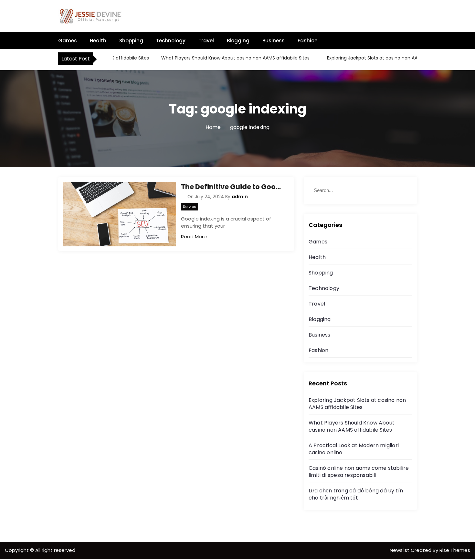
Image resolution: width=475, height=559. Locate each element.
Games (67, 40)
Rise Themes (454, 550)
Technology (170, 40)
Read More (194, 236)
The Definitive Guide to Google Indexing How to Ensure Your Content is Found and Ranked (232, 186)
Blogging (238, 40)
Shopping (131, 40)
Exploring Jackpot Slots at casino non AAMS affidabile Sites (385, 58)
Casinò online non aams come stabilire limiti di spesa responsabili (359, 471)
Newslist (400, 550)
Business (273, 40)
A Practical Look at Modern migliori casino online (354, 449)
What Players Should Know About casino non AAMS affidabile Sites (227, 58)
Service (189, 206)
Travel (206, 40)
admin (240, 196)
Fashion (308, 40)
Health (98, 40)
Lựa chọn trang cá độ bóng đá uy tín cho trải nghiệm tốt (356, 494)
